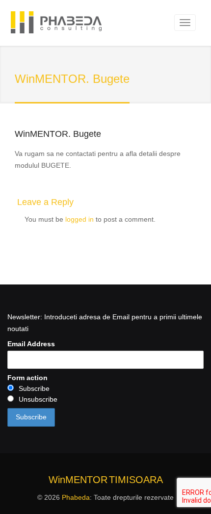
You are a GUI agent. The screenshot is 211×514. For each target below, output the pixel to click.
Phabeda (76, 497)
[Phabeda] (56, 24)
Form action (27, 378)
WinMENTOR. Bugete (58, 134)
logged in (79, 219)
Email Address (31, 344)
